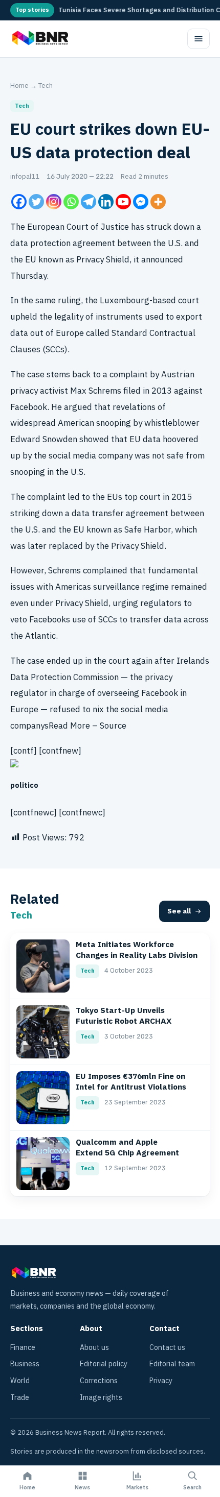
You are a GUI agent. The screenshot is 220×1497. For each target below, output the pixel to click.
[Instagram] (53, 201)
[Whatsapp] (71, 201)
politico (24, 785)
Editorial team (172, 1364)
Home (19, 85)
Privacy (160, 1380)
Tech (45, 85)
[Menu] (198, 39)
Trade (19, 1397)
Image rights (101, 1397)
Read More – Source (87, 725)
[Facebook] (19, 201)
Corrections (99, 1380)
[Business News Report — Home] (39, 39)
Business (24, 1364)
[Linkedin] (106, 201)
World (20, 1380)
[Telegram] (88, 201)
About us (94, 1347)
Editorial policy (103, 1364)
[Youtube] (123, 201)
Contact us (167, 1347)
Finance (22, 1347)
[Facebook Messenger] (140, 201)
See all (179, 911)
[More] (158, 201)
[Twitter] (36, 201)
